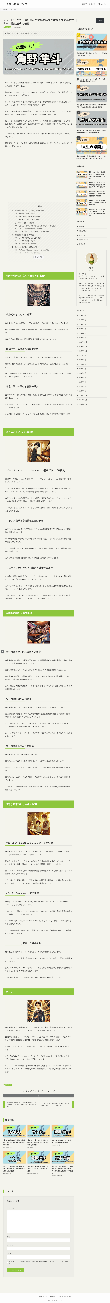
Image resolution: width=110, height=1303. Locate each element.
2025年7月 (82, 364)
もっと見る (38, 257)
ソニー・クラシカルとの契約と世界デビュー (34, 231)
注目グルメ (83, 231)
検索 (100, 20)
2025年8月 (82, 360)
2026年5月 (82, 320)
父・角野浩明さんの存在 (27, 241)
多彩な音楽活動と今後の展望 (26, 247)
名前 (9, 1236)
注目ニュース (83, 240)
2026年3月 (82, 329)
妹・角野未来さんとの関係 (28, 243)
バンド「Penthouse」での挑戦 (29, 253)
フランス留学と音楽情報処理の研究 (31, 228)
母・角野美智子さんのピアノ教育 (30, 238)
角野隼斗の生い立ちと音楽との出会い (29, 210)
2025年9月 (82, 355)
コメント (10, 1208)
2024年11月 (83, 400)
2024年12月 (83, 395)
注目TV (81, 226)
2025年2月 (82, 386)
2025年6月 (82, 369)
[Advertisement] (38, 174)
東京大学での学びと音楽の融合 (29, 219)
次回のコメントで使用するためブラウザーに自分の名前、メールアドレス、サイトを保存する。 (39, 1262)
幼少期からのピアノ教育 (27, 213)
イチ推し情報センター (16, 4)
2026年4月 (82, 324)
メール (10, 1245)
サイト (9, 1253)
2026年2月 (82, 333)
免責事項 (52, 1296)
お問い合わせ (43, 1296)
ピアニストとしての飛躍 (24, 222)
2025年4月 (82, 377)
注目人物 (8, 27)
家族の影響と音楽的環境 (24, 235)
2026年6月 (82, 315)
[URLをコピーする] (38, 1095)
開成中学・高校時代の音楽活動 (29, 216)
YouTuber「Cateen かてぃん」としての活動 (34, 250)
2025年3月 (82, 382)
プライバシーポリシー (64, 1296)
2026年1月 (82, 337)
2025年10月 (83, 351)
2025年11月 (83, 346)
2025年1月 (82, 391)
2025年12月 (83, 342)
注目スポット (83, 235)
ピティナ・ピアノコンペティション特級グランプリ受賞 (37, 226)
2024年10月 (83, 404)
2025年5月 (82, 373)
